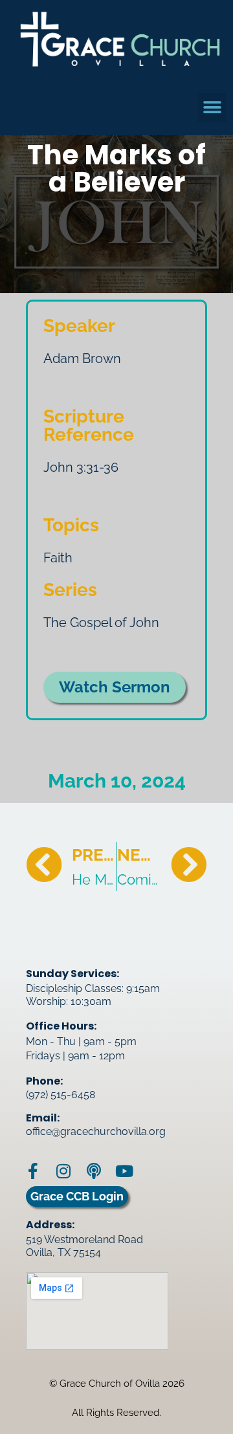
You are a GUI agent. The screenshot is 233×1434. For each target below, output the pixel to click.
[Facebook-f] (32, 1171)
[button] (212, 107)
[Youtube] (124, 1171)
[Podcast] (93, 1171)
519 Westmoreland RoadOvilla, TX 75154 (84, 1246)
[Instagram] (63, 1171)
